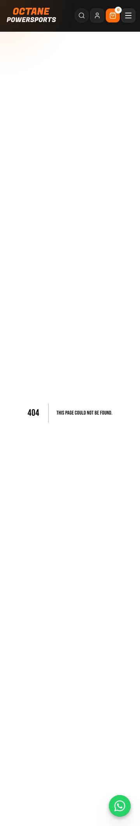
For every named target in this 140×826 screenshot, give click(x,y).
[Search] (82, 15)
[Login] (97, 15)
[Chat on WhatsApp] (120, 806)
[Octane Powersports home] (32, 15)
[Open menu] (128, 15)
